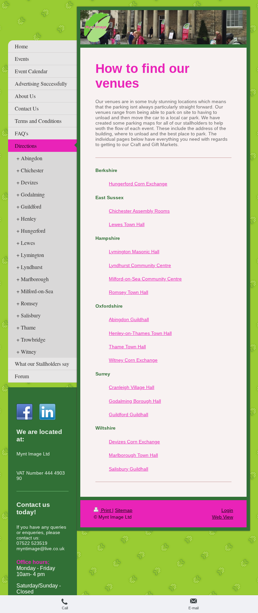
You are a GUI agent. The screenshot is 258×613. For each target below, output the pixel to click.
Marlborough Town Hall (133, 455)
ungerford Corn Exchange (139, 183)
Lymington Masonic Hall (134, 251)
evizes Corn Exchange (136, 441)
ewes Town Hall (128, 224)
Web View (222, 517)
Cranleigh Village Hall (131, 387)
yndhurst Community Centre (141, 265)
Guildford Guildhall (128, 414)
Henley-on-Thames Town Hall (140, 333)
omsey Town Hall (130, 292)
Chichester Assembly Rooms (139, 211)
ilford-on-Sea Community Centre (147, 278)
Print (106, 510)
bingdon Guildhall (130, 319)
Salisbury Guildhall (128, 469)
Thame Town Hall (127, 346)
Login (227, 510)
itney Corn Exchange (135, 360)
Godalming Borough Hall (135, 401)
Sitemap (123, 510)
